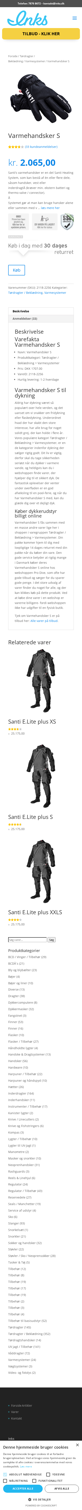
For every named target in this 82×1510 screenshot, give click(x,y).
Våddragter (16, 1353)
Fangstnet (15, 1016)
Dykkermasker (18, 1009)
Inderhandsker (18, 1100)
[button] (41, 1499)
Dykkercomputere (20, 1002)
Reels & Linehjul (19, 1178)
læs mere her (50, 208)
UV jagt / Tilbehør (20, 1347)
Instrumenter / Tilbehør (24, 1106)
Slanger (13, 1223)
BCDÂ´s (13, 963)
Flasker (13, 1035)
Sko (10, 1217)
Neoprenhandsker (21, 1165)
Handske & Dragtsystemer (26, 1054)
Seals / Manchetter (21, 1204)
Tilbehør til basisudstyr (24, 1321)
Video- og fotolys (19, 1373)
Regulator (15, 1184)
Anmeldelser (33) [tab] (25, 319)
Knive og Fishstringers (23, 1126)
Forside (12, 56)
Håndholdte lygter (21, 1048)
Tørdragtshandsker (21, 1340)
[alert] (41, 1475)
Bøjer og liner (17, 983)
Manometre (16, 1152)
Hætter (13, 1087)
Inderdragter (17, 1093)
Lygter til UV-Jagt (19, 1145)
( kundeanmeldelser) (41, 147)
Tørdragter (15, 1327)
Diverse (13, 989)
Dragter (13, 996)
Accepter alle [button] (23, 1488)
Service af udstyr (20, 1210)
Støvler (13, 1249)
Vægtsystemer (18, 1366)
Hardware (15, 1067)
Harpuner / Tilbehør (22, 1074)
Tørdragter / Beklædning (25, 293)
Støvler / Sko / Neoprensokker (29, 1256)
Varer (15, 1412)
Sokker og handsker (22, 1243)
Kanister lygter (18, 1113)
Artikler (27, 1405)
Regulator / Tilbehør (22, 1191)
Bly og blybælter (19, 970)
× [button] (77, 1445)
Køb (16, 270)
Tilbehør (14, 1269)
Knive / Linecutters (21, 1119)
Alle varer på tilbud (44, 621)
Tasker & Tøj (16, 1262)
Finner (12, 1022)
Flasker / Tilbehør (20, 1041)
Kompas (14, 1132)
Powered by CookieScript (41, 1505)
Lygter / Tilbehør (19, 1139)
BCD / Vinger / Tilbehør (24, 957)
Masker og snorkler (21, 1158)
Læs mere (26, 1466)
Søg (51, 940)
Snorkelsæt (16, 1230)
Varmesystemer (35, 61)
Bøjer (12, 977)
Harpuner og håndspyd (24, 1081)
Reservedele (16, 1197)
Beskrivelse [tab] (21, 311)
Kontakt (16, 1418)
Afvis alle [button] (61, 1488)
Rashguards (16, 1171)
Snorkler (14, 1236)
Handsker (15, 1061)
